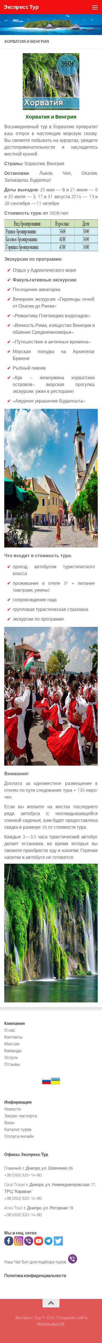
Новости (12, 1109)
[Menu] (95, 7)
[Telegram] (48, 1244)
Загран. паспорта (20, 1115)
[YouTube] (38, 1244)
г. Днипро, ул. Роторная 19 (48, 1208)
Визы (9, 1122)
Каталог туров (17, 1129)
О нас (9, 1030)
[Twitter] (58, 1244)
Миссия (11, 1043)
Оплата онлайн (19, 1136)
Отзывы (12, 1064)
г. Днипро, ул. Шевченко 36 (48, 1168)
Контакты (13, 1037)
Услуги (11, 1057)
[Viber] (28, 1244)
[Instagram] (18, 1244)
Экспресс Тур (21, 7)
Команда (12, 1050)
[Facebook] (8, 1244)
